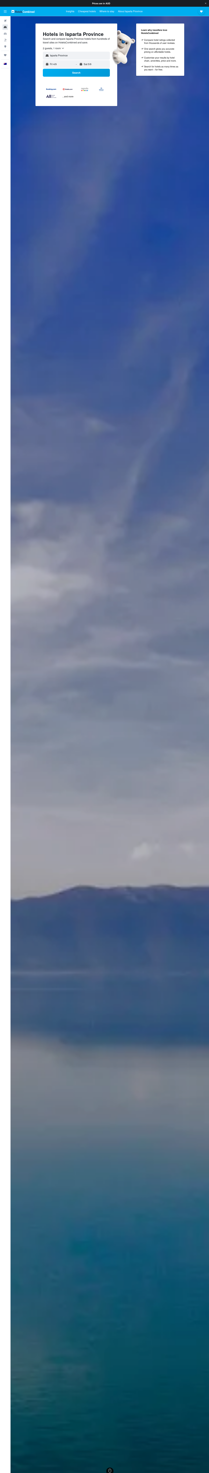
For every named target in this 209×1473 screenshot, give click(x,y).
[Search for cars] (5, 34)
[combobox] (53, 48)
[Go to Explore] (5, 46)
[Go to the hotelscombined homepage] (23, 11)
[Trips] (5, 55)
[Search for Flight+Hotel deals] (5, 40)
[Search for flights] (5, 21)
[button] (205, 3)
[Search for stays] (5, 27)
